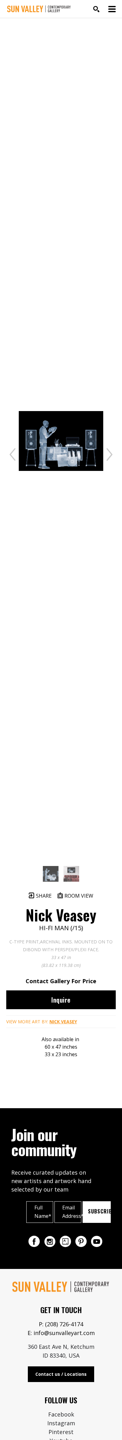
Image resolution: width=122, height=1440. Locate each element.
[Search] (96, 9)
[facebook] (34, 1241)
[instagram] (49, 1241)
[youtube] (96, 1241)
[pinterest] (81, 1241)
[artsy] (65, 1241)
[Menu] (112, 9)
